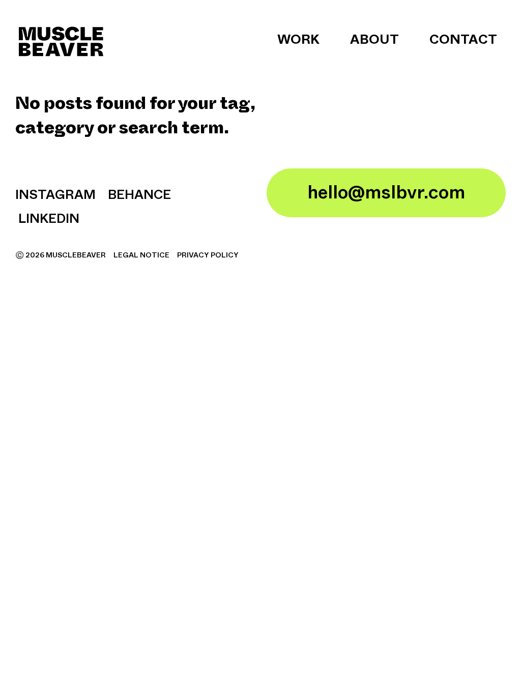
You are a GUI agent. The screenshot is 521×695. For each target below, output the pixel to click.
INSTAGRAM (55, 195)
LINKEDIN (47, 219)
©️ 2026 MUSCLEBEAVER (61, 255)
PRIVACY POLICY (208, 255)
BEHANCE (139, 195)
